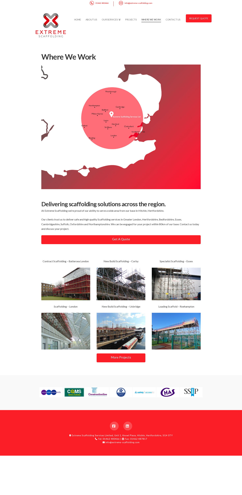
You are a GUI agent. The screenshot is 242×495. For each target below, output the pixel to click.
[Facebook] (114, 426)
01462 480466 (101, 3)
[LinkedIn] (127, 426)
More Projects (121, 357)
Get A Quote (121, 239)
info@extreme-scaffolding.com (138, 3)
